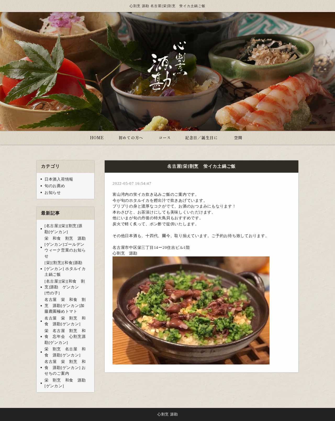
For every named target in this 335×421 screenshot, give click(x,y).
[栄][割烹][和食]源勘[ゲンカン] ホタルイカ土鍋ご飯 (65, 269)
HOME (97, 137)
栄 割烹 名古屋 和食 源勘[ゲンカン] (65, 352)
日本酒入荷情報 (58, 179)
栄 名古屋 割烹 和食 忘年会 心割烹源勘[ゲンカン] (65, 337)
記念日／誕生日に (201, 137)
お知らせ (52, 192)
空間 (238, 137)
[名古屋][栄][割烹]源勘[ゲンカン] (63, 229)
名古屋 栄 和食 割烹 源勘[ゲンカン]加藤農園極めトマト (65, 305)
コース (165, 137)
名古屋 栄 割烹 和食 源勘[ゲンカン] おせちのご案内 (65, 367)
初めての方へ (131, 137)
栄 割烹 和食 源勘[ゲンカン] (65, 383)
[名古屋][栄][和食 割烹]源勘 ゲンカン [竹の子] (64, 287)
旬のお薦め (54, 186)
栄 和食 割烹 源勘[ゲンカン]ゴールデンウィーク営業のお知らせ (65, 247)
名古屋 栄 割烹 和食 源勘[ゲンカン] (65, 321)
